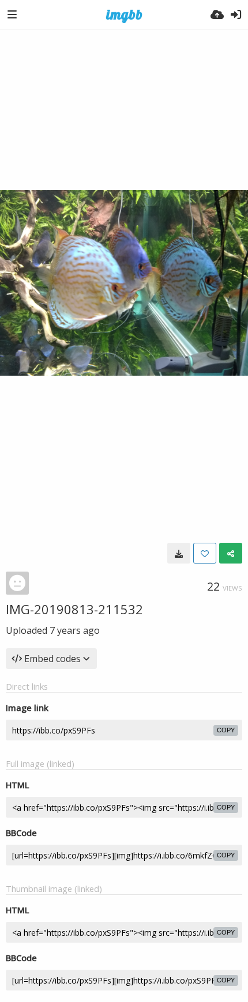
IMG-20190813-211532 (74, 609)
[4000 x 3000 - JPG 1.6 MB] (178, 553)
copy (226, 730)
